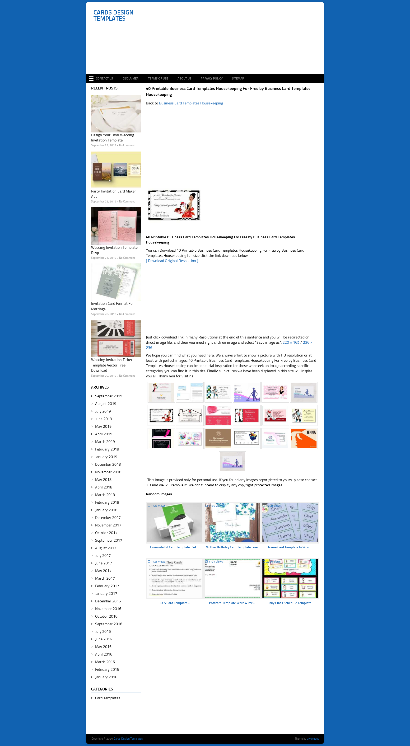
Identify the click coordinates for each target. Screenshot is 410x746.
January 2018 (106, 510)
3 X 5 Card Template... (174, 603)
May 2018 (103, 479)
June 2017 (103, 563)
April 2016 (103, 654)
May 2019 (103, 426)
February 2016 (107, 669)
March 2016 (105, 662)
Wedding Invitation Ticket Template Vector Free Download (111, 365)
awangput (313, 738)
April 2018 (103, 487)
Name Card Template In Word (289, 547)
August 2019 (105, 403)
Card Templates (107, 698)
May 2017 (103, 570)
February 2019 (107, 449)
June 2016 (103, 639)
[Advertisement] (207, 60)
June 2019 (103, 419)
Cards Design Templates (113, 15)
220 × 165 (291, 342)
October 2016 (106, 616)
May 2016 (103, 646)
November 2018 (108, 472)
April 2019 (103, 434)
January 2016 (106, 677)
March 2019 (105, 441)
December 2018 (108, 464)
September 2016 (108, 624)
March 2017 (105, 578)
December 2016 (108, 601)
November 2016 (108, 608)
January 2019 (106, 457)
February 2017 (107, 586)
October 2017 (106, 532)
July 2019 (103, 411)
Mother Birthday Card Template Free (232, 547)
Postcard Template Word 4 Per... (232, 603)
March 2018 (105, 495)
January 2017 (106, 593)
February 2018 (107, 502)
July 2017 (103, 555)
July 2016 (103, 631)
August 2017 (105, 548)
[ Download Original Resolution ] (172, 260)
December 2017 (108, 517)
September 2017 (108, 540)
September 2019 (108, 396)
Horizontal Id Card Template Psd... (174, 547)
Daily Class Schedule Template (289, 603)
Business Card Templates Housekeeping (191, 103)
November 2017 (108, 525)
